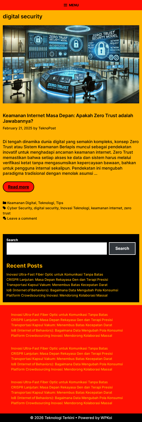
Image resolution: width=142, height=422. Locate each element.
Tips (59, 203)
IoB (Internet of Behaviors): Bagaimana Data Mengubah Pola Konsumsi (62, 290)
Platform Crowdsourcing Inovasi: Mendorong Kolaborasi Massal (56, 295)
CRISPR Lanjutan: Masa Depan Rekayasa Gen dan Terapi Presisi (57, 280)
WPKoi (106, 418)
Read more (21, 188)
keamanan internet (106, 208)
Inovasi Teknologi (74, 208)
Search (12, 240)
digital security (46, 208)
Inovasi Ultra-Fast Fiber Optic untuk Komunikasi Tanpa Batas (54, 274)
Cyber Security (19, 208)
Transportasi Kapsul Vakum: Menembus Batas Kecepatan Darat (57, 285)
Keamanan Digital (21, 203)
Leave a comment (22, 218)
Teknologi (46, 203)
